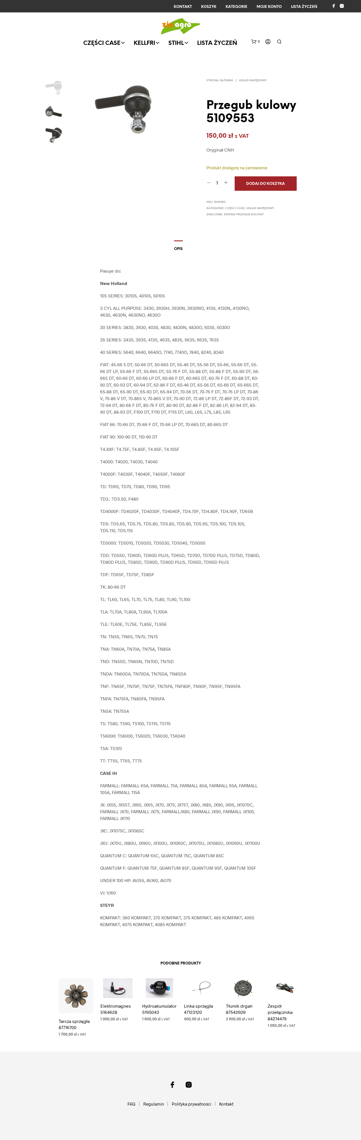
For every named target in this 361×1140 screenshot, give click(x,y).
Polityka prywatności (191, 1103)
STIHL (176, 43)
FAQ (131, 1103)
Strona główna (219, 80)
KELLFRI (144, 43)
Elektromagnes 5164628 (115, 1009)
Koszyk (208, 7)
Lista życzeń (304, 7)
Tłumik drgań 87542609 (239, 1009)
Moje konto (269, 7)
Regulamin (153, 1103)
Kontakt (183, 7)
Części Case (101, 43)
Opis (178, 249)
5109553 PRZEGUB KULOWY (244, 214)
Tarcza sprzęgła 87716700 (74, 1024)
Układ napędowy (253, 80)
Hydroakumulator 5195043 (159, 1009)
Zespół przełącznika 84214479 (280, 1012)
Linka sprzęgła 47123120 (198, 1009)
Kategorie (236, 7)
